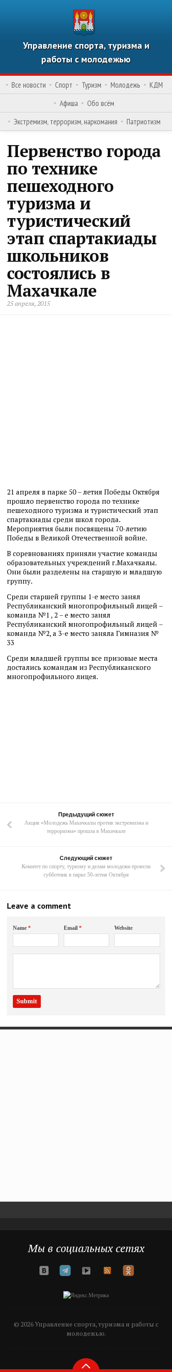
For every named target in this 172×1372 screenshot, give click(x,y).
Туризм (91, 85)
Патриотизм (144, 122)
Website (123, 928)
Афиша (69, 103)
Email (73, 928)
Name (22, 928)
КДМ (156, 85)
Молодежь (125, 85)
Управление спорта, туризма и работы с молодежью (86, 52)
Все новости (28, 85)
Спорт (63, 85)
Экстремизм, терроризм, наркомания (65, 122)
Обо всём (100, 103)
